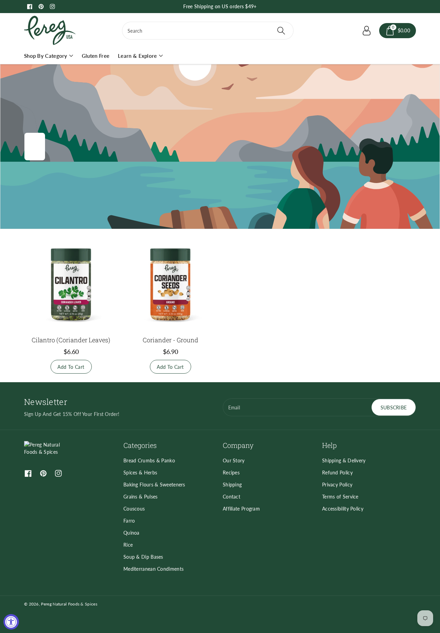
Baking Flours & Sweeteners (154, 484)
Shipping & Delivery (344, 460)
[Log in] (366, 30)
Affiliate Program (241, 509)
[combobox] (207, 30)
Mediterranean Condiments (153, 569)
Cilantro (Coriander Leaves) (71, 340)
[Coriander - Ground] (170, 284)
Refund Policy (337, 472)
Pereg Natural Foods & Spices (69, 604)
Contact (231, 497)
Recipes (231, 472)
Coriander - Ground (170, 340)
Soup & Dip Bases (143, 557)
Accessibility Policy (342, 509)
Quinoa (131, 533)
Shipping (232, 484)
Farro (129, 521)
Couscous (134, 509)
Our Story (234, 460)
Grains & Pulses (140, 497)
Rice (128, 545)
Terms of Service (340, 497)
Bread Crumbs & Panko (149, 460)
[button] (397, 30)
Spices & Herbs (140, 472)
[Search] (281, 30)
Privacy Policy (337, 484)
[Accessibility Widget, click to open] (11, 622)
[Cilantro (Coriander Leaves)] (71, 284)
